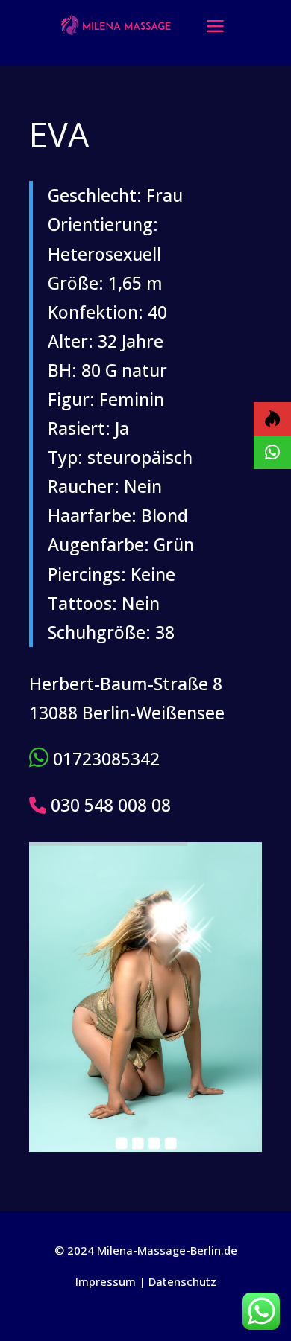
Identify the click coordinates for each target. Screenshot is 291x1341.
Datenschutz (182, 1281)
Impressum (105, 1281)
